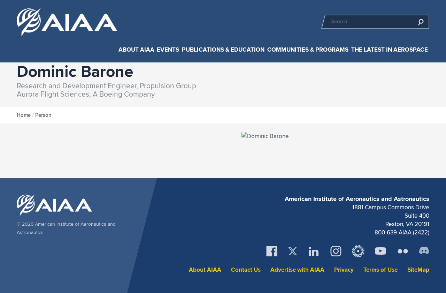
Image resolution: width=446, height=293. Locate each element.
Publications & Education (223, 49)
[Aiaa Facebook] (271, 251)
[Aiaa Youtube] (380, 251)
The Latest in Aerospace (389, 49)
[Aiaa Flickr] (402, 251)
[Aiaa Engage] (358, 251)
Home (24, 115)
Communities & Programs (307, 49)
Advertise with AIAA (297, 269)
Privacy (344, 269)
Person (43, 115)
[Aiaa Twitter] (293, 251)
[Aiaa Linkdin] (313, 251)
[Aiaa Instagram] (335, 251)
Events (168, 49)
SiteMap (418, 269)
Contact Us (246, 269)
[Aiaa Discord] (424, 251)
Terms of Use (380, 269)
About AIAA (136, 49)
